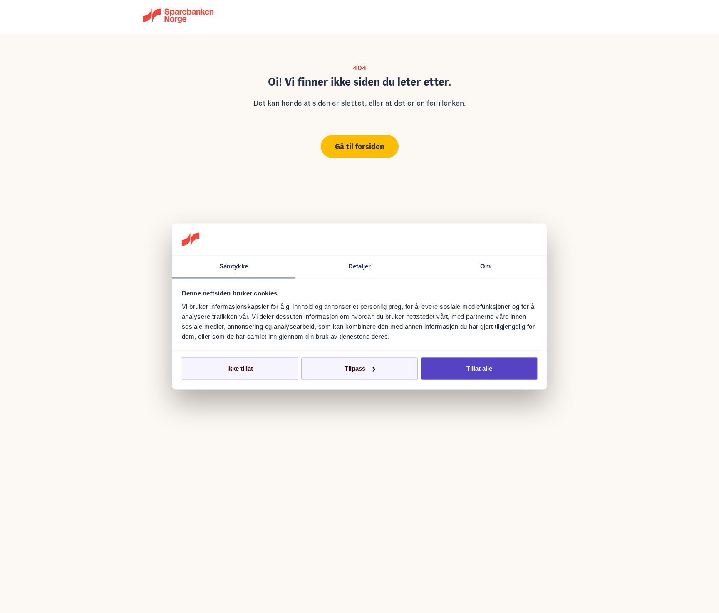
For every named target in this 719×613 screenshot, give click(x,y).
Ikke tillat (240, 368)
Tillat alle (479, 368)
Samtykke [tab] (233, 266)
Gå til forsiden (359, 146)
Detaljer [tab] (359, 266)
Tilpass (355, 368)
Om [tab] (485, 266)
